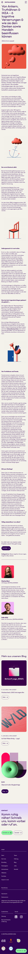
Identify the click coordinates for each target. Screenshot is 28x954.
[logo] (9, 2)
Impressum (4, 893)
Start (2, 855)
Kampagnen (4, 866)
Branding (3, 862)
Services (3, 859)
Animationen (4, 869)
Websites (3, 872)
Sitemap (3, 916)
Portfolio (3, 876)
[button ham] (26, 2)
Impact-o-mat (5, 879)
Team (15, 855)
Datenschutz (4, 897)
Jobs (15, 866)
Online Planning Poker (13, 329)
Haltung (16, 859)
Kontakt (16, 869)
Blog (15, 862)
